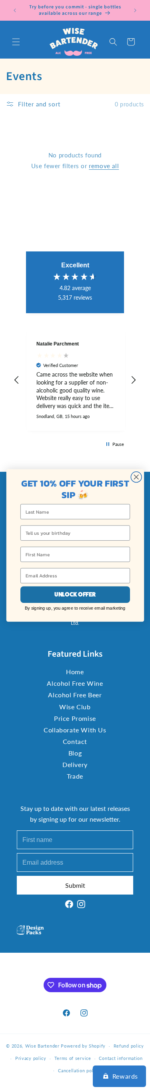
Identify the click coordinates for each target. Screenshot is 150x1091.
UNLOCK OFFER (75, 594)
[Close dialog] (136, 477)
